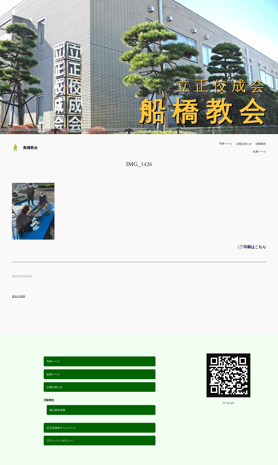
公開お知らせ (54, 387)
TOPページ (53, 361)
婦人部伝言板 (57, 409)
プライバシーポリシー (60, 440)
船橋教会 (30, 147)
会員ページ (53, 374)
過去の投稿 (18, 296)
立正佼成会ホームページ (61, 427)
